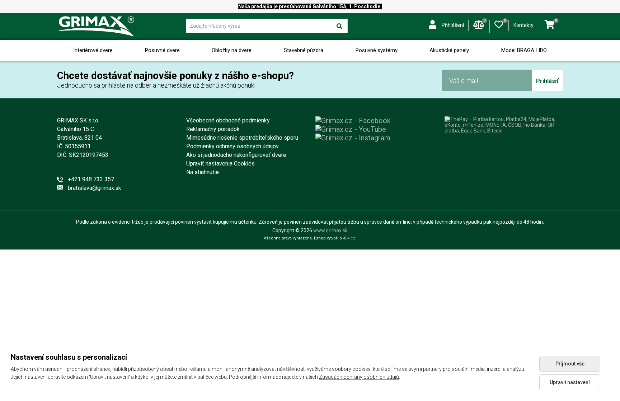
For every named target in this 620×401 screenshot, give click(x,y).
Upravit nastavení (570, 382)
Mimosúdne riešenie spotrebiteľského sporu (242, 137)
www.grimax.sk (330, 230)
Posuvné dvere (162, 50)
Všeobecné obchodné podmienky (228, 120)
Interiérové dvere (93, 50)
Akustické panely (449, 50)
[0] (498, 23)
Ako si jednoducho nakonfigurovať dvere (236, 154)
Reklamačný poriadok (213, 129)
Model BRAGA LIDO (524, 50)
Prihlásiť (547, 81)
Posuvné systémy (377, 50)
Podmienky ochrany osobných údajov (232, 146)
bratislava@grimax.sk (94, 188)
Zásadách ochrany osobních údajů (359, 377)
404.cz (349, 238)
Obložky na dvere (232, 50)
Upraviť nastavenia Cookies (220, 163)
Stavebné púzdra (303, 50)
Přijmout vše (569, 364)
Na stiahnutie (202, 172)
